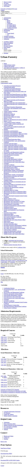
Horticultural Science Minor (10, 167)
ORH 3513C (4, 382)
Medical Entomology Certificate (11, 200)
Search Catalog (4, 13)
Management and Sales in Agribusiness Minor (15, 191)
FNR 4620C (4, 380)
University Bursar (8, 428)
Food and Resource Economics (11, 155)
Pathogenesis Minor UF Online (11, 215)
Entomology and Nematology (11, 131)
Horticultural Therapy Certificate (12, 169)
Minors (8, 22)
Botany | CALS (7, 121)
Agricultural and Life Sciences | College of (14, 67)
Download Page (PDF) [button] (6, 453)
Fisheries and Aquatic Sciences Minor (13, 153)
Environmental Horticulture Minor (12, 139)
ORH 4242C (4, 342)
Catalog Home (7, 4)
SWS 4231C (4, 386)
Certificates (9, 23)
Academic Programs (12, 27)
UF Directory (7, 413)
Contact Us (6, 437)
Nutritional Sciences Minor (10, 208)
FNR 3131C (4, 337)
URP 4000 (3, 365)
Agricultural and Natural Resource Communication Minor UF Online (12, 89)
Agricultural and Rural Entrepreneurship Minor (15, 95)
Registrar (6, 53)
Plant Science (7, 221)
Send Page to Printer (6, 448)
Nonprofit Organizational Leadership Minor (14, 205)
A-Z (8, 34)
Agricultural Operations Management (13, 107)
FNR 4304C (4, 340)
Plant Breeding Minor (9, 218)
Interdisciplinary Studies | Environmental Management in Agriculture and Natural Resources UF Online (14, 176)
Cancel (2, 465)
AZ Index (6, 3)
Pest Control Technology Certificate (12, 217)
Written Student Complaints (10, 415)
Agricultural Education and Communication (14, 102)
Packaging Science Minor (10, 212)
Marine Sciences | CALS (10, 198)
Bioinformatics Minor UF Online (12, 116)
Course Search (10, 33)
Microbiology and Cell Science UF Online (14, 201)
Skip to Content (7, 2)
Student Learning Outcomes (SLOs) (12, 244)
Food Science (7, 156)
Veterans (6, 429)
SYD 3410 (3, 360)
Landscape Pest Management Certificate (13, 187)
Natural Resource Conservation (11, 204)
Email (2, 273)
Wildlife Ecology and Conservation (12, 232)
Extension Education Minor (10, 143)
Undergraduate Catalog (9, 65)
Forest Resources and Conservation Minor (14, 162)
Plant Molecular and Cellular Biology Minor (14, 219)
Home (5, 63)
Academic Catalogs (8, 41)
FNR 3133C (4, 338)
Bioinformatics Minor (9, 115)
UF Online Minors (11, 26)
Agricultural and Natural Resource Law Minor (15, 94)
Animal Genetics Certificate (10, 111)
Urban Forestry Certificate (10, 229)
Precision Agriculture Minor (10, 224)
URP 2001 (3, 362)
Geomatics (6, 163)
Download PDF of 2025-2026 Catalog (10, 460)
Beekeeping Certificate (9, 114)
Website (3, 267)
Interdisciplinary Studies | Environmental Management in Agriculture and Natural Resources (14, 172)
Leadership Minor (8, 188)
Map (2, 282)
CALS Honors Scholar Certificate (12, 122)
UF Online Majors (11, 25)
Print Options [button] (7, 47)
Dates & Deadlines (8, 43)
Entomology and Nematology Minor (13, 132)
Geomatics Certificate (9, 164)
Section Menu (4, 81)
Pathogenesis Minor (8, 214)
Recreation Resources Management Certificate (15, 225)
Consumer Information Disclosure (12, 411)
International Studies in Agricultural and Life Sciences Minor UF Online (15, 185)
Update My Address (9, 414)
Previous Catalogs (8, 46)
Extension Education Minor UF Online (13, 145)
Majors (8, 20)
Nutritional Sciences (9, 207)
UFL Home (6, 6)
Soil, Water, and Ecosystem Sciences (13, 226)
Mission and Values (8, 436)
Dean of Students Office (10, 423)
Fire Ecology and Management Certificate (14, 152)
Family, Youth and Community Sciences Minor (15, 148)
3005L (5, 377)
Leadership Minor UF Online (11, 190)
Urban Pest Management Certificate (12, 231)
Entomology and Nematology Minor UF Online (15, 133)
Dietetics (6, 129)
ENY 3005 (3, 376)
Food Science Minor (9, 157)
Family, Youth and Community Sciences (13, 146)
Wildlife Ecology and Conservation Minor (14, 234)
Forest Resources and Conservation (12, 160)
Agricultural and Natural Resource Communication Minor (12, 86)
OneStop (6, 439)
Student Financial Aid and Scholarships (13, 425)
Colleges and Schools (9, 66)
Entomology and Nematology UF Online (14, 135)
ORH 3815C (4, 384)
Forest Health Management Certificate (13, 159)
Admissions (6, 422)
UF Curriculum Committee (10, 426)
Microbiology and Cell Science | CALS (13, 202)
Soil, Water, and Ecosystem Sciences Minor (14, 228)
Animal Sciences (8, 112)
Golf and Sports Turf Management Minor (14, 166)
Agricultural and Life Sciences (15, 240)
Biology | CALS (8, 118)
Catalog (2, 10)
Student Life (7, 44)
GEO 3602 (3, 359)
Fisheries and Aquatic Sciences (8, 260)
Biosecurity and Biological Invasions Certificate (15, 119)
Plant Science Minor (9, 222)
